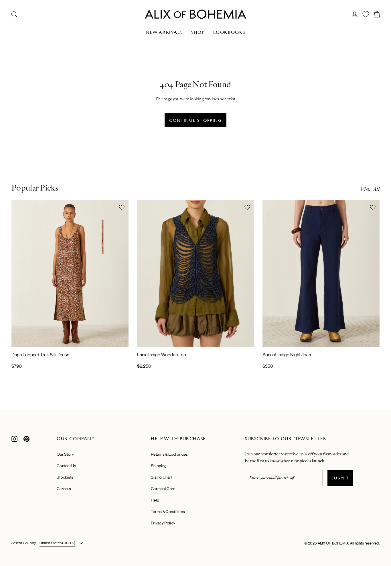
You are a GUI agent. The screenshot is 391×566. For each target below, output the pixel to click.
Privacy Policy (163, 523)
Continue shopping (195, 120)
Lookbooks (229, 32)
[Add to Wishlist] (122, 207)
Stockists (65, 477)
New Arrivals (164, 32)
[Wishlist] (365, 14)
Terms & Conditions (168, 511)
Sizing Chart (162, 477)
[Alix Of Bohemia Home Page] (195, 14)
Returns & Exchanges (169, 454)
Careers (64, 488)
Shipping (159, 465)
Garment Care (163, 488)
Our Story (65, 454)
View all (370, 189)
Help (155, 500)
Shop (197, 32)
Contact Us (66, 465)
